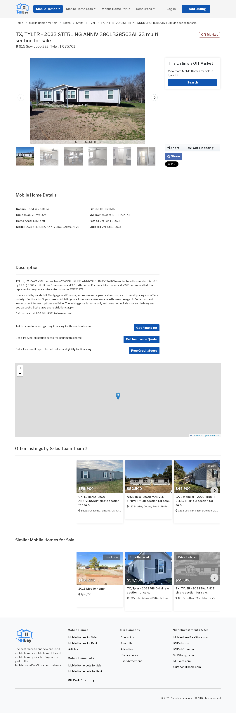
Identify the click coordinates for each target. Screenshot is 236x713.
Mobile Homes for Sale (82, 637)
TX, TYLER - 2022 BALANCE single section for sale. (195, 590)
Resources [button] (144, 9)
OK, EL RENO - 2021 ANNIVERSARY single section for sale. (98, 501)
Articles (73, 649)
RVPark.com (181, 643)
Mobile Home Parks (116, 9)
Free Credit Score (144, 350)
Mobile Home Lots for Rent (85, 671)
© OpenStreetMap (211, 435)
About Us (126, 643)
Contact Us (128, 637)
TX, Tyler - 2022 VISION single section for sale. (148, 590)
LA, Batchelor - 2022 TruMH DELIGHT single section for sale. (195, 501)
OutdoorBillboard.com (187, 666)
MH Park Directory (81, 680)
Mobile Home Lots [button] (79, 9)
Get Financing (146, 328)
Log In (171, 9)
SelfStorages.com (184, 655)
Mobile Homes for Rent (82, 643)
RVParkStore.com (184, 649)
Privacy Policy (129, 655)
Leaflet (196, 435)
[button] (200, 9)
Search (192, 82)
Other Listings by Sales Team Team (50, 448)
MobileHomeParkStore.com (32, 665)
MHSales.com (182, 661)
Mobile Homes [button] (47, 9)
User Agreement (131, 661)
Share (175, 148)
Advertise (127, 649)
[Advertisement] (87, 175)
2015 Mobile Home (91, 588)
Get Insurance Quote (141, 339)
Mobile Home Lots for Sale (85, 665)
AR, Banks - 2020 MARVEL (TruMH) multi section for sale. (148, 499)
